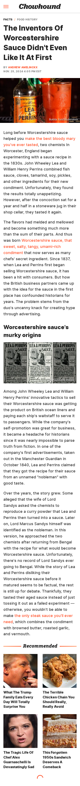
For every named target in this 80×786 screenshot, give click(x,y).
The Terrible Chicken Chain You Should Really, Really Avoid (58, 699)
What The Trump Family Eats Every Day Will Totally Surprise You (18, 699)
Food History (27, 19)
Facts (8, 19)
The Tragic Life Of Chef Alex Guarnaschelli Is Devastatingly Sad (18, 759)
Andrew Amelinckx (23, 67)
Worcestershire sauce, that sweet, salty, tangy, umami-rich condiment (37, 246)
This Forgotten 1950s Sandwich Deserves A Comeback (57, 759)
